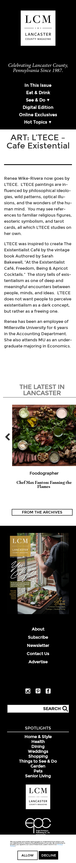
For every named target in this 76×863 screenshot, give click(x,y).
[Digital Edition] (38, 613)
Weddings (38, 751)
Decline (48, 855)
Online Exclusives (38, 114)
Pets (38, 771)
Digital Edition (38, 107)
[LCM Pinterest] (38, 692)
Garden (38, 766)
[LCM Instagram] (27, 692)
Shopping (38, 756)
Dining (38, 746)
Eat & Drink (38, 92)
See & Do (35, 100)
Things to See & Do (38, 761)
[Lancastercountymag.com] (38, 808)
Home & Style (38, 736)
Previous (9, 436)
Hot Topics (35, 122)
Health (38, 741)
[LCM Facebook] (48, 692)
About (38, 629)
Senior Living (38, 775)
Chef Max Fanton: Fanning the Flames (44, 484)
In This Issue (38, 85)
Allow (27, 855)
